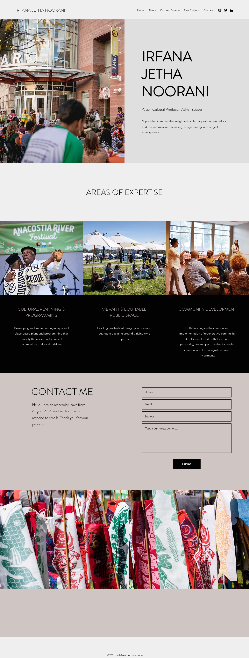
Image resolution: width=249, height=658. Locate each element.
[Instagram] (220, 10)
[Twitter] (226, 10)
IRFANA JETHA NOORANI (40, 10)
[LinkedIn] (231, 10)
